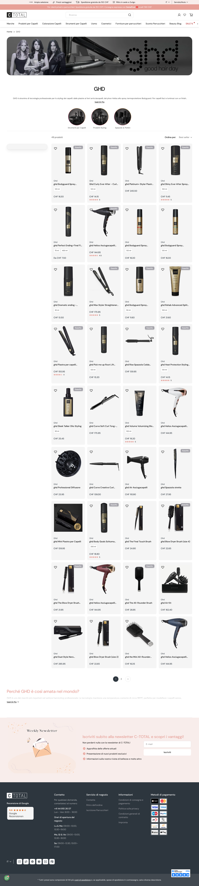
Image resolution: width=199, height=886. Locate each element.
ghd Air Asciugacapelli (136, 487)
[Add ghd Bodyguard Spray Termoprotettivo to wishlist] (162, 209)
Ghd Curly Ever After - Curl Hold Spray (103, 184)
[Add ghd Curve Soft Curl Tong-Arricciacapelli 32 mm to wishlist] (91, 389)
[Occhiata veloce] (81, 149)
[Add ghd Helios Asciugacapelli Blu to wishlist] (162, 620)
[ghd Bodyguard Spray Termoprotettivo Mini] (139, 281)
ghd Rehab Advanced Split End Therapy (174, 305)
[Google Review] (20, 808)
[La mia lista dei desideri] (184, 14)
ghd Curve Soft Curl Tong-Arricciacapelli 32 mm (102, 426)
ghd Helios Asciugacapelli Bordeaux (102, 603)
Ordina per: (170, 137)
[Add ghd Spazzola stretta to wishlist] (162, 451)
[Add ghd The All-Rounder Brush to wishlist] (127, 566)
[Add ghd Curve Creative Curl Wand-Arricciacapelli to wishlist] (91, 451)
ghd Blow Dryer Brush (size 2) (103, 657)
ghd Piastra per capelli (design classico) (65, 364)
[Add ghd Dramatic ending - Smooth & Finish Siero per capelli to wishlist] (55, 268)
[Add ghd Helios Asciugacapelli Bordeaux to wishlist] (91, 566)
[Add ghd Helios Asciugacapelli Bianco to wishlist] (162, 389)
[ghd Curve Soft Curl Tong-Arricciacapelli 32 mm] (104, 402)
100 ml (164, 189)
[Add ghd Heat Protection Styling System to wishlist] (162, 328)
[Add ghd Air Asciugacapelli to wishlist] (127, 451)
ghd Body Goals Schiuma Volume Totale (102, 541)
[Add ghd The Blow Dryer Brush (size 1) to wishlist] (55, 566)
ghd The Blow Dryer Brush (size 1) (66, 603)
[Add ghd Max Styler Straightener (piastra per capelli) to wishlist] (91, 268)
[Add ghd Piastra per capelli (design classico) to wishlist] (55, 328)
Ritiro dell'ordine (94, 805)
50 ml (128, 310)
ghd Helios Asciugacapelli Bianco (174, 426)
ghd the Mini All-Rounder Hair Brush (137, 657)
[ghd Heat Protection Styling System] (175, 341)
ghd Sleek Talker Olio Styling (67, 426)
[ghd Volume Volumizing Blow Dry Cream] (139, 402)
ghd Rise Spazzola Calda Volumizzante (137, 364)
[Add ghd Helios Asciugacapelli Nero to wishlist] (91, 209)
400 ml (65, 250)
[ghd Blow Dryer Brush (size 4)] (175, 518)
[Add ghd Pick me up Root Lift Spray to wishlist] (91, 328)
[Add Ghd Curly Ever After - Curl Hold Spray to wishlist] (91, 147)
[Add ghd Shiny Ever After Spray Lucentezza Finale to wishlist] (162, 147)
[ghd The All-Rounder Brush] (139, 579)
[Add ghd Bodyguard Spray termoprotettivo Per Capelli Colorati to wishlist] (127, 209)
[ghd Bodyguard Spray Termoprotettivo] (175, 221)
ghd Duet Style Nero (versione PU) (64, 657)
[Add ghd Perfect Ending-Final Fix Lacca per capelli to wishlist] (55, 209)
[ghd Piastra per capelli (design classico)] (68, 341)
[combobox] (99, 15)
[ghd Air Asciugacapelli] (139, 464)
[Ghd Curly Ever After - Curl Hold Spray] (104, 160)
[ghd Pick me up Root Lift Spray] (104, 341)
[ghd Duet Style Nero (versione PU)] (68, 633)
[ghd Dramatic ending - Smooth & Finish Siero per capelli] (68, 281)
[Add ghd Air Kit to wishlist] (162, 566)
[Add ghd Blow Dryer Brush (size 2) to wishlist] (91, 620)
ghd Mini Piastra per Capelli (67, 541)
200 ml (93, 547)
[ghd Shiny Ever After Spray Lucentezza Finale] (175, 160)
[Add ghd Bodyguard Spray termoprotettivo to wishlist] (55, 147)
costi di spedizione (82, 880)
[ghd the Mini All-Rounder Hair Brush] (139, 633)
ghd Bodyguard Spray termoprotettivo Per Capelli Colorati (139, 245)
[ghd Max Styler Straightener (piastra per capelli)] (104, 281)
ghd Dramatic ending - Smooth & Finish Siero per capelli (67, 305)
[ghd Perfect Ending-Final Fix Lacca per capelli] (68, 221)
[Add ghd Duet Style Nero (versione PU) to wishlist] (55, 620)
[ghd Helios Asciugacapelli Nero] (104, 221)
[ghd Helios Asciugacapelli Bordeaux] (104, 579)
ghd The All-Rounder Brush (138, 603)
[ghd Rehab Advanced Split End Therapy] (175, 281)
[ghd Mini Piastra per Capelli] (68, 518)
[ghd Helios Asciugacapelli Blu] (175, 633)
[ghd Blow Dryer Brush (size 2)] (104, 633)
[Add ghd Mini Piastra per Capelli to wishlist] (55, 505)
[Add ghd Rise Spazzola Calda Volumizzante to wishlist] (127, 328)
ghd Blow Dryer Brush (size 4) (175, 541)
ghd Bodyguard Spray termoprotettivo (64, 184)
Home (9, 31)
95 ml (57, 431)
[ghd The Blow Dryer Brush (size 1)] (68, 579)
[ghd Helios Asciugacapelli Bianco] (175, 402)
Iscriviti (167, 752)
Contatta (90, 800)
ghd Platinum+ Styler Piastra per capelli (139, 184)
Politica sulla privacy (129, 808)
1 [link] (115, 679)
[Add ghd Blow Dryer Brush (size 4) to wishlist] (162, 505)
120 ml (57, 189)
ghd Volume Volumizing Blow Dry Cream (139, 426)
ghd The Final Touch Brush (138, 541)
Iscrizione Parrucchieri (97, 810)
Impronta (123, 822)
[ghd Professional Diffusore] (68, 464)
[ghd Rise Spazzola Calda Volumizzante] (139, 341)
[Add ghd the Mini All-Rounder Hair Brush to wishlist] (127, 620)
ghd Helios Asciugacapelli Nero (102, 245)
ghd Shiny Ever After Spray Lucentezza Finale (174, 184)
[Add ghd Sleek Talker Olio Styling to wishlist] (55, 389)
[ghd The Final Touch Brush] (139, 518)
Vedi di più (99, 102)
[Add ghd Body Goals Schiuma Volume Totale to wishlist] (91, 505)
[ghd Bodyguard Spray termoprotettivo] (68, 160)
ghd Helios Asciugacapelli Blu (174, 657)
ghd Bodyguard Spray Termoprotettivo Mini (136, 305)
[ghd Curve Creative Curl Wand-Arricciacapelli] (104, 464)
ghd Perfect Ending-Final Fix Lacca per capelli (68, 245)
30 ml (57, 310)
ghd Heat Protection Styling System (174, 364)
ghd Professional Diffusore (67, 487)
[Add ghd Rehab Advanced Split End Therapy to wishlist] (162, 268)
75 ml (57, 250)
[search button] (129, 15)
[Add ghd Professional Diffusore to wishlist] (55, 451)
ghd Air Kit (166, 603)
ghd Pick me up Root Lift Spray (101, 364)
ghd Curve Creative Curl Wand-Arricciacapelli (101, 487)
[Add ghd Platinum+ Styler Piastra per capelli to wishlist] (127, 147)
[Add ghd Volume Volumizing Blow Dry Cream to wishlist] (127, 389)
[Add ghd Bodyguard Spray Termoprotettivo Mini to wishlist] (127, 268)
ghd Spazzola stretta (171, 487)
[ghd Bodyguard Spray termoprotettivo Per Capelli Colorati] (139, 221)
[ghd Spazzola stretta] (175, 464)
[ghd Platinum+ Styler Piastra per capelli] (139, 160)
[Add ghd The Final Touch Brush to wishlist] (127, 505)
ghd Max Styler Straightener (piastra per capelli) (103, 305)
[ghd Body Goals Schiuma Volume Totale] (104, 518)
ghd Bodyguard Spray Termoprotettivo (171, 245)
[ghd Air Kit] (175, 579)
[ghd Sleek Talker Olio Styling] (68, 402)
